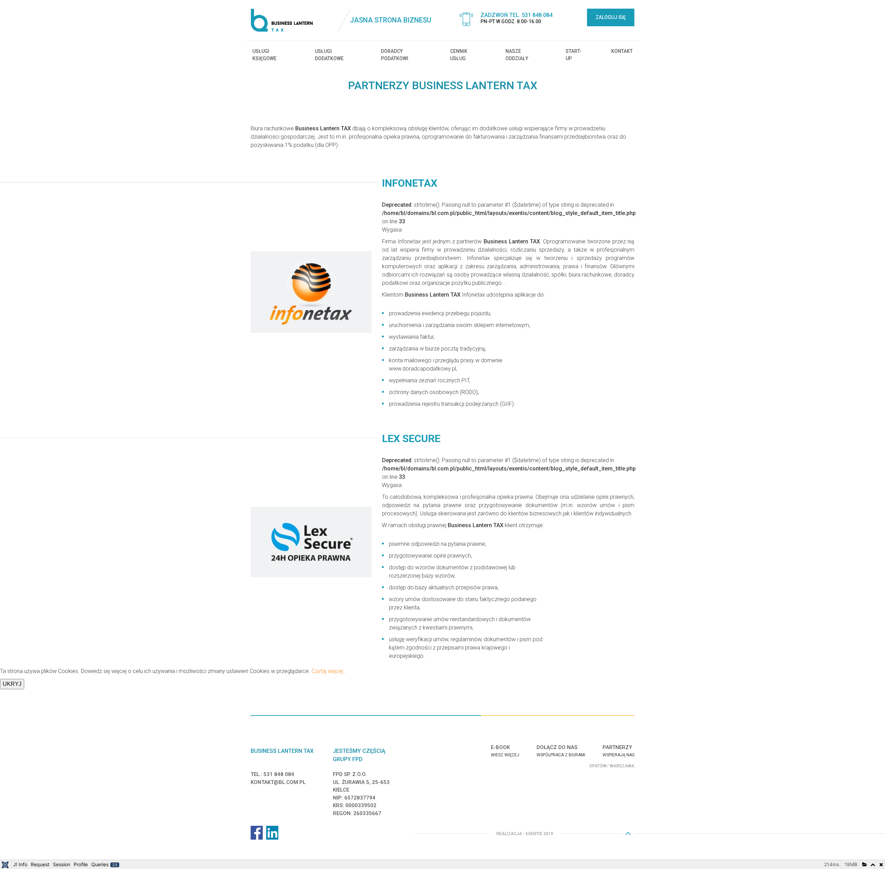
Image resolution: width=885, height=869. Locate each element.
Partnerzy (617, 747)
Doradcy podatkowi (394, 54)
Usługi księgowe (264, 54)
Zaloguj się (611, 17)
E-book (500, 747)
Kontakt (622, 51)
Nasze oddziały (516, 54)
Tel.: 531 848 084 (272, 774)
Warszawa (622, 766)
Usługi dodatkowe (329, 54)
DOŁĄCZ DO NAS (557, 747)
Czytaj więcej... (329, 671)
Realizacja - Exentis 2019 (524, 833)
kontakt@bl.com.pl (278, 782)
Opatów (597, 766)
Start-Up (573, 54)
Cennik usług (458, 54)
